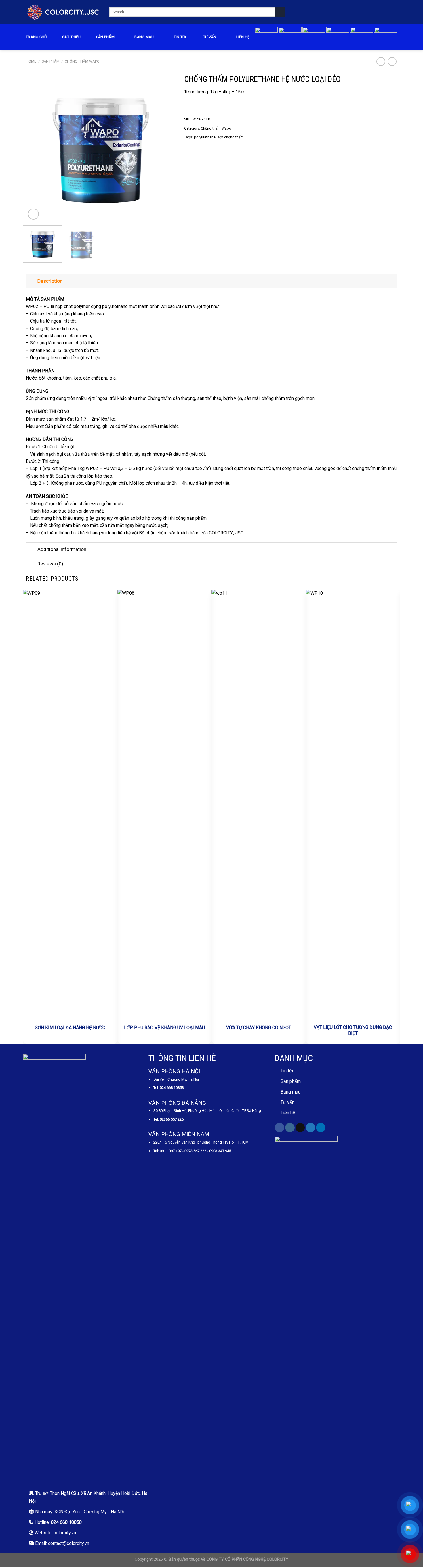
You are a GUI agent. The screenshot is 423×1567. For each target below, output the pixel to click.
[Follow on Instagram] (290, 1127)
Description (49, 281)
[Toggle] (31, 281)
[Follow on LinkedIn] (320, 1127)
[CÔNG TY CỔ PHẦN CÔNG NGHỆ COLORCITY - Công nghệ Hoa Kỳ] (63, 11)
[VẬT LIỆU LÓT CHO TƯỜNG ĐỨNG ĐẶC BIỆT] (353, 805)
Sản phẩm (105, 37)
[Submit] (280, 12)
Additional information (61, 549)
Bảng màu (290, 1092)
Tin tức (181, 37)
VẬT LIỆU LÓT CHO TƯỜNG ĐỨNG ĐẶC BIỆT (353, 1030)
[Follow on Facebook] (279, 1127)
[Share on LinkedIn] (208, 149)
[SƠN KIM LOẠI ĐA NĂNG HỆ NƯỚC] (70, 805)
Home (31, 61)
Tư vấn (209, 37)
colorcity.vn (65, 1532)
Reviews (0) (50, 564)
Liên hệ (243, 37)
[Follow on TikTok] (300, 1127)
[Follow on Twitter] (310, 1127)
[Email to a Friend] (201, 149)
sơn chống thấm (230, 137)
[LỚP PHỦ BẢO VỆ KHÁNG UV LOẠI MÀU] (164, 805)
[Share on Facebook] (187, 149)
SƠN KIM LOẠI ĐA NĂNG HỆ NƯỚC (70, 1027)
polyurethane (205, 137)
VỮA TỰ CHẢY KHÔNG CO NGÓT (258, 1027)
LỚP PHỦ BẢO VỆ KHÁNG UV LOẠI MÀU (164, 1027)
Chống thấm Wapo (82, 61)
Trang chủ (36, 37)
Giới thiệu (71, 37)
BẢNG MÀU (144, 37)
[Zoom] (33, 214)
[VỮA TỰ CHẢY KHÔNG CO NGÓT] (259, 805)
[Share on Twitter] (194, 149)
